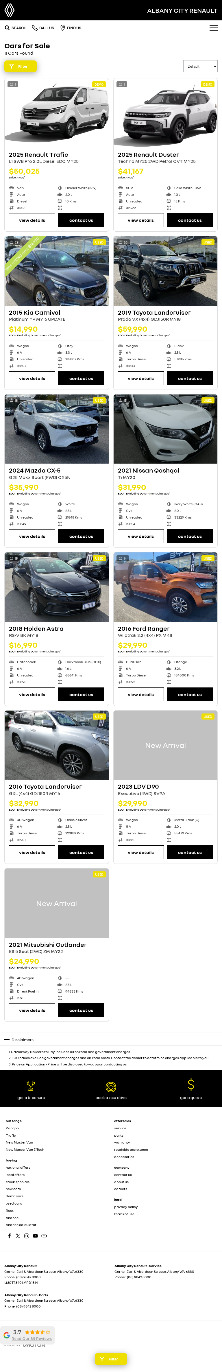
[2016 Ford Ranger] (166, 587)
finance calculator (21, 1224)
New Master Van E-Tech (25, 1149)
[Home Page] (9, 10)
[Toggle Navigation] (214, 28)
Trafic (11, 1135)
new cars (13, 1189)
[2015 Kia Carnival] (57, 271)
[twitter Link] (18, 1236)
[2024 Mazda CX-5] (57, 429)
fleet (10, 1210)
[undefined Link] (44, 1236)
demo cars (14, 1196)
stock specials (17, 1182)
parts (118, 1135)
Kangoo (12, 1128)
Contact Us (81, 220)
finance (12, 1218)
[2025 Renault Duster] (166, 113)
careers (120, 1189)
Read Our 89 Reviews (32, 1338)
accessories (124, 1157)
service (120, 1128)
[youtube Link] (35, 1236)
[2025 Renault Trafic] (57, 113)
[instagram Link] (26, 1236)
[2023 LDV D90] (166, 745)
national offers (18, 1167)
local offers (15, 1174)
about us (121, 1182)
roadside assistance (131, 1149)
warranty (122, 1142)
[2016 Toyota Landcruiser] (57, 745)
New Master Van (19, 1142)
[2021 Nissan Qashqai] (166, 429)
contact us (123, 1174)
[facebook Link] (9, 1236)
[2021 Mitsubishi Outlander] (57, 903)
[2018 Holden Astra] (57, 587)
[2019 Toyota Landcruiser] (166, 271)
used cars (14, 1203)
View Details (32, 220)
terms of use (124, 1214)
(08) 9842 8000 (28, 1277)
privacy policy (126, 1207)
